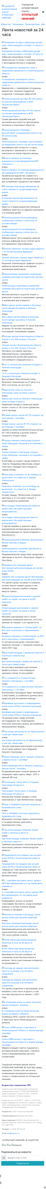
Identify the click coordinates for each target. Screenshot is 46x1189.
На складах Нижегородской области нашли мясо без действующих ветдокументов (20, 520)
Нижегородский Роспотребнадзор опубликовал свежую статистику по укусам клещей (19, 232)
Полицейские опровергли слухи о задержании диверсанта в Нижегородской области (23, 82)
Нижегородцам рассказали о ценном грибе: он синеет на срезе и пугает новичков (20, 611)
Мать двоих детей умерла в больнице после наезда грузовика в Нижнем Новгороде (20, 320)
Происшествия (32, 24)
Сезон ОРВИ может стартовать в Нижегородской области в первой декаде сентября (22, 1042)
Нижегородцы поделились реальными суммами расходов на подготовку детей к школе (22, 288)
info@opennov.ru (13, 1133)
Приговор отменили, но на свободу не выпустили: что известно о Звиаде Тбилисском (20, 489)
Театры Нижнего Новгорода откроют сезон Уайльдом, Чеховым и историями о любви (22, 455)
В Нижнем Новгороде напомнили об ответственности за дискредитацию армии (20, 201)
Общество (6, 24)
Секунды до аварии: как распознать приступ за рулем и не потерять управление (19, 983)
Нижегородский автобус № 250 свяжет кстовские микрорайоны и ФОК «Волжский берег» (21, 113)
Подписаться (22, 1163)
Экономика (18, 24)
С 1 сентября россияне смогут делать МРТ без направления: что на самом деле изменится (23, 895)
